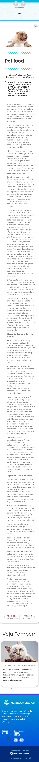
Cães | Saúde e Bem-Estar (19, 85)
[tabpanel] (19, 664)
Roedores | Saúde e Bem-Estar (18, 94)
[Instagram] (23, 3)
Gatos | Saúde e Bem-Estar (18, 88)
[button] (19, 13)
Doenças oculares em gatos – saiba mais (19, 665)
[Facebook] (16, 740)
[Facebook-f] (15, 3)
